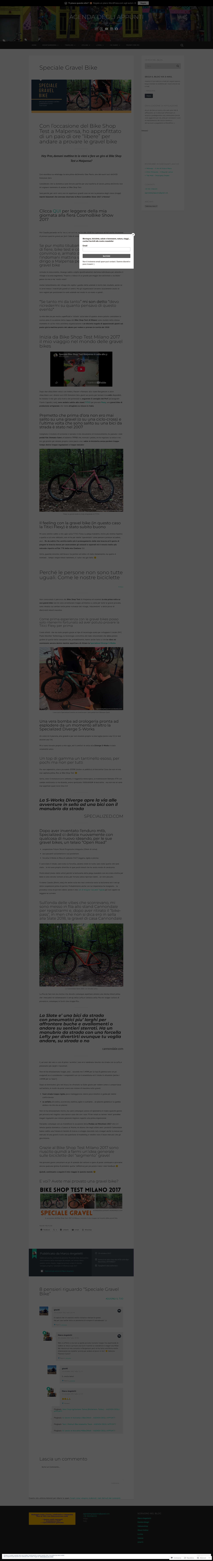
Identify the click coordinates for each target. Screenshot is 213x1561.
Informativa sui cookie (46, 1556)
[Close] (133, 234)
